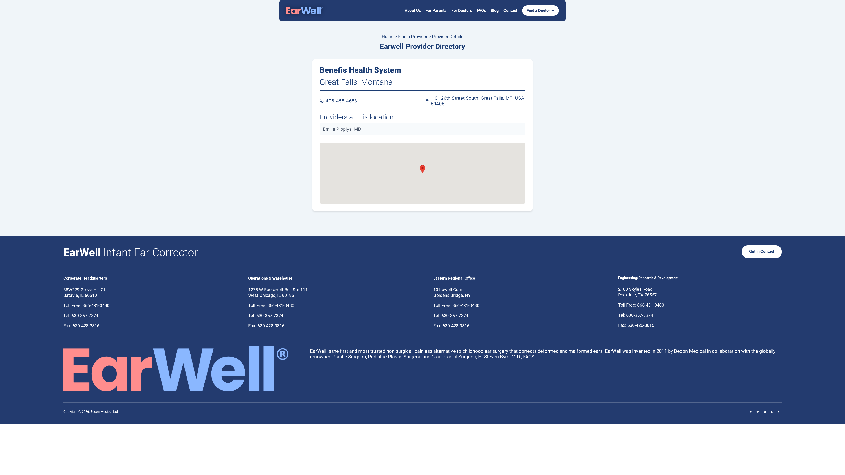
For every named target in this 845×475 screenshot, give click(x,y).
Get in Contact (761, 251)
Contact (510, 10)
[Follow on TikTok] (779, 412)
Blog (495, 10)
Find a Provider (413, 36)
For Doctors (461, 10)
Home (388, 36)
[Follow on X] (772, 412)
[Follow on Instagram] (757, 412)
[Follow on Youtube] (765, 412)
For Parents (436, 10)
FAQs (481, 10)
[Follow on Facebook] (750, 412)
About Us (413, 10)
